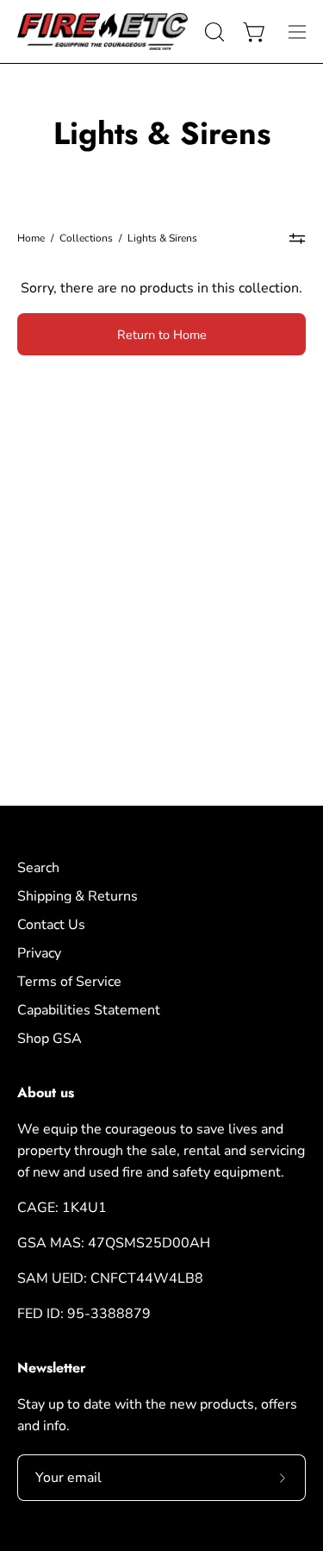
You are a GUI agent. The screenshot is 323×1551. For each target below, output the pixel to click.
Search (38, 867)
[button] (213, 32)
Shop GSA (49, 1038)
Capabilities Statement (88, 1010)
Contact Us (51, 924)
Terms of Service (69, 981)
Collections (86, 238)
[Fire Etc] (103, 31)
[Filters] (297, 238)
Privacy (39, 953)
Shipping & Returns (77, 896)
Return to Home (162, 334)
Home (31, 238)
